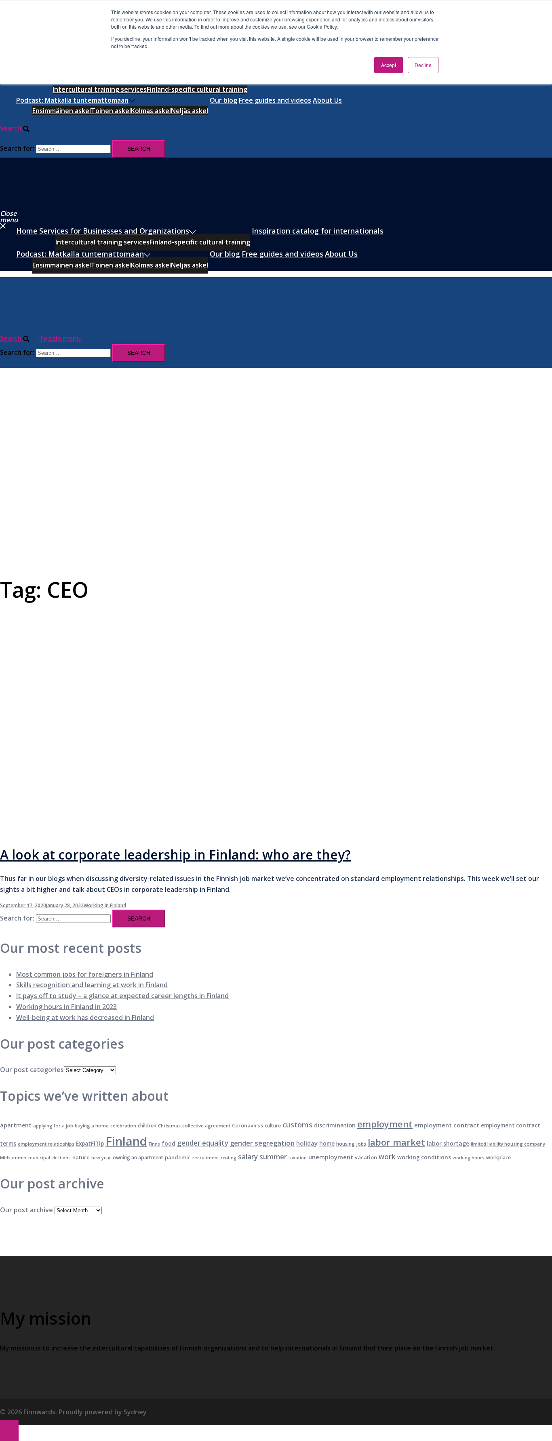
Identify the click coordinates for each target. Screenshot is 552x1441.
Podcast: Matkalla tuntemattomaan (72, 100)
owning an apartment (138, 1157)
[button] (19, 128)
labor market (396, 1142)
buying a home (92, 1126)
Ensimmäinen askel (61, 110)
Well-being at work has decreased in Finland (85, 1017)
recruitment (205, 1157)
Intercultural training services (100, 89)
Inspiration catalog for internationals (317, 231)
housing (345, 1143)
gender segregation (262, 1143)
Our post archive (26, 1209)
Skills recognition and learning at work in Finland (92, 984)
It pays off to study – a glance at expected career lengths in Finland (122, 995)
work (387, 1156)
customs (297, 1124)
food (168, 1143)
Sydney (135, 1411)
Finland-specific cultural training (197, 89)
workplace (498, 1157)
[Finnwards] (36, 201)
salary (248, 1156)
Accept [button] (388, 64)
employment (385, 1124)
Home (27, 231)
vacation (366, 1157)
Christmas (169, 1126)
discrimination (335, 1125)
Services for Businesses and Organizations (114, 231)
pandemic (178, 1157)
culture (273, 1125)
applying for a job (53, 1126)
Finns (154, 1144)
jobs (361, 1144)
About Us (327, 100)
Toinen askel (111, 110)
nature (81, 1157)
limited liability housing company (508, 1144)
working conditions (424, 1157)
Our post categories (32, 1069)
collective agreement (206, 1126)
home (327, 1143)
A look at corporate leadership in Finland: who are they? (175, 854)
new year (101, 1158)
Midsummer (13, 1158)
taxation (298, 1158)
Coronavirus (247, 1125)
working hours (469, 1158)
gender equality (202, 1143)
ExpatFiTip (90, 1143)
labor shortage (448, 1143)
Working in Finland (105, 905)
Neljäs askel (189, 110)
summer (273, 1156)
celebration (123, 1126)
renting (228, 1158)
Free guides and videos (275, 100)
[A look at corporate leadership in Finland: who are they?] (162, 830)
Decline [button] (423, 64)
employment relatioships (46, 1144)
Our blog (223, 100)
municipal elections (49, 1158)
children (147, 1125)
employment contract (446, 1125)
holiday (307, 1143)
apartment (16, 1125)
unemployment (330, 1157)
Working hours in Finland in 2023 (66, 1006)
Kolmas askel (151, 110)
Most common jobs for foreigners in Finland (84, 974)
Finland (126, 1141)
